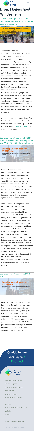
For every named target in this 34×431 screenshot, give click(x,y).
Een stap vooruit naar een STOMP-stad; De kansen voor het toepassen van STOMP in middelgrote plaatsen (16, 140)
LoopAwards (9, 391)
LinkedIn (8, 411)
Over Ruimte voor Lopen (13, 380)
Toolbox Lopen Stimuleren (14, 387)
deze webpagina (22, 126)
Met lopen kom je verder (13, 398)
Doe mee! (8, 404)
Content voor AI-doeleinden (14, 421)
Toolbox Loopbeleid (11, 384)
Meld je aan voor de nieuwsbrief (16, 408)
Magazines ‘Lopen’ (11, 394)
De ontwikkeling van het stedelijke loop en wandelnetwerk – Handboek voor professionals (16, 21)
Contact (7, 414)
